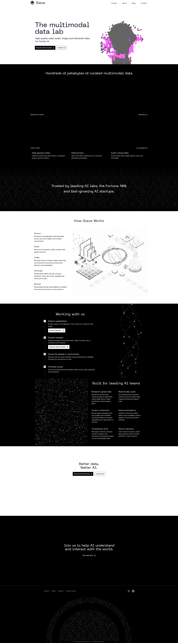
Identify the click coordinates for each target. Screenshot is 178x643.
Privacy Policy (71, 591)
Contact (60, 591)
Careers (46, 591)
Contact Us (61, 48)
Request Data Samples (57, 347)
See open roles (88, 555)
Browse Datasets (55, 330)
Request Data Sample (44, 48)
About (54, 591)
